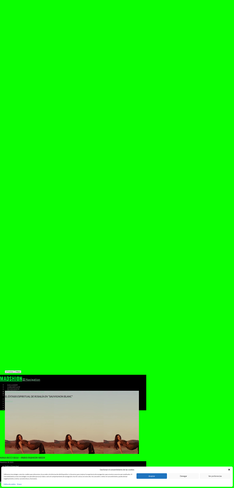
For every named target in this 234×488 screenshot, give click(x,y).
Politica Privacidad (12, 466)
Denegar (183, 476)
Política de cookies (10, 484)
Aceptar (152, 476)
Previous (10, 372)
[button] (229, 469)
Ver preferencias (215, 476)
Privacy (19, 484)
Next (18, 372)
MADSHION (11, 378)
